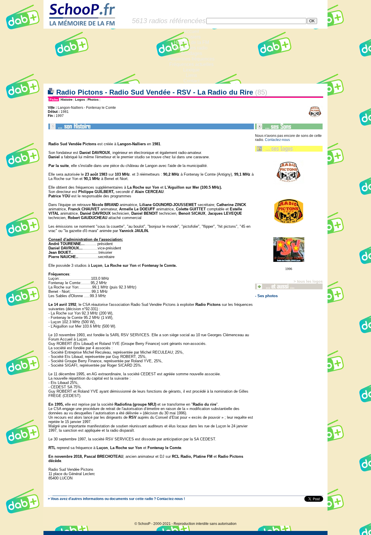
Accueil (191, 31)
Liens (191, 75)
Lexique (191, 69)
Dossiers (191, 36)
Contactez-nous (277, 140)
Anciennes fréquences (191, 58)
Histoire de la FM (191, 42)
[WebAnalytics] (316, 514)
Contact (191, 80)
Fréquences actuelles (191, 64)
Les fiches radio (191, 47)
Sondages (191, 53)
